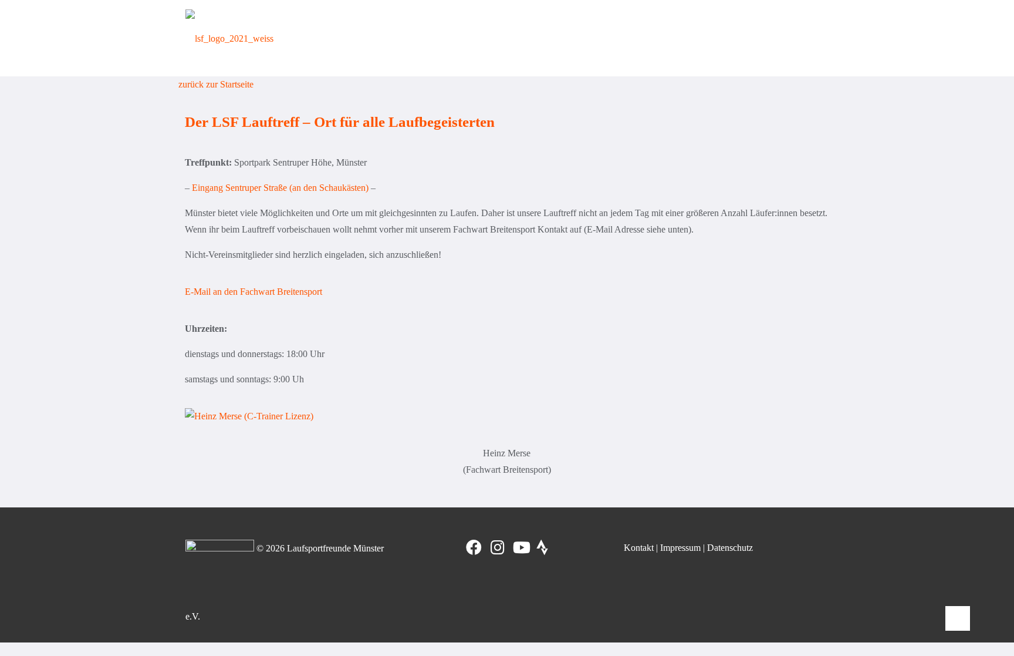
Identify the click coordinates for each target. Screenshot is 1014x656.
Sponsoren (798, 37)
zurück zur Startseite (216, 84)
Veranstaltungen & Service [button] (702, 37)
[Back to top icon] (957, 618)
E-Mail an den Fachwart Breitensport (253, 292)
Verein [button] (417, 37)
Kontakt (639, 548)
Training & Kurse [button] (484, 37)
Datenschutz (730, 548)
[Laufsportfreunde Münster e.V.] (229, 38)
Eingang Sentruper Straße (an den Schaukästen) (280, 188)
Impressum (680, 548)
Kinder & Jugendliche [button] (584, 37)
